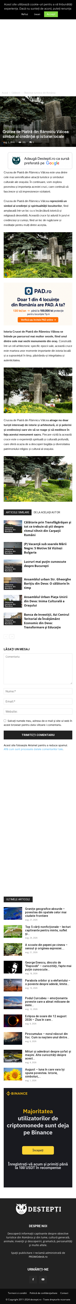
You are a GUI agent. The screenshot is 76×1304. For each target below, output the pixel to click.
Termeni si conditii (17, 1293)
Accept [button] (51, 14)
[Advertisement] (38, 50)
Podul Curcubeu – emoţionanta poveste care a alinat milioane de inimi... (47, 1001)
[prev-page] (6, 636)
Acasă (5, 92)
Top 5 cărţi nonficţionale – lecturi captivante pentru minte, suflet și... (48, 930)
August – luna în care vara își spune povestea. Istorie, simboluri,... (45, 1073)
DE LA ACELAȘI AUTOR (47, 512)
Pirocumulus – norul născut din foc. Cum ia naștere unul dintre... (47, 1035)
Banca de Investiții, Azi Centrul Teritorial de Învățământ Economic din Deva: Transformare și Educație (46, 621)
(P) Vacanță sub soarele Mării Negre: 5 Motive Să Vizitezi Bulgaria (45, 548)
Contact (64, 1293)
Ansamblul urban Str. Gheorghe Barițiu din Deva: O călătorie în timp (47, 583)
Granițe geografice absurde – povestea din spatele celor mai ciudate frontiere (45, 912)
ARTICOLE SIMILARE (17, 512)
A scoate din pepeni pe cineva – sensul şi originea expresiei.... (46, 946)
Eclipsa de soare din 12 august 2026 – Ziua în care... (46, 1017)
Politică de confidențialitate (43, 1293)
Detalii (37, 14)
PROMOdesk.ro (38, 1256)
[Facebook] (33, 1279)
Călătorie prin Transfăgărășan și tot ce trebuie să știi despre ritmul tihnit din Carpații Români (47, 528)
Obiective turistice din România (40, 92)
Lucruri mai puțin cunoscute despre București (45, 564)
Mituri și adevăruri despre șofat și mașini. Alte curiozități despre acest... (48, 1055)
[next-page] (12, 636)
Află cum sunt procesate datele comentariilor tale (33, 749)
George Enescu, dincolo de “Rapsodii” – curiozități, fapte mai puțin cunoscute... (48, 966)
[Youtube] (43, 1279)
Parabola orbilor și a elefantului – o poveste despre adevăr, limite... (47, 982)
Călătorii (16, 92)
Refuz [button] (24, 14)
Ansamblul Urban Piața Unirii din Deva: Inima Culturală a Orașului (46, 601)
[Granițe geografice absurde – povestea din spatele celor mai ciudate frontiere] (13, 913)
